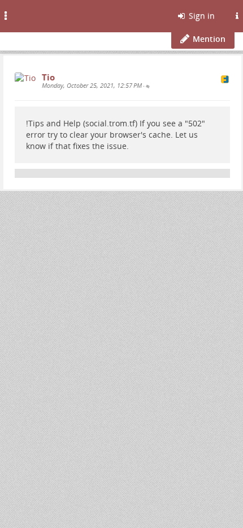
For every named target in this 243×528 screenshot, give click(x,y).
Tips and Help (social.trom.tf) (82, 123)
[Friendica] (37, 14)
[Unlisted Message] (148, 86)
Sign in (200, 15)
